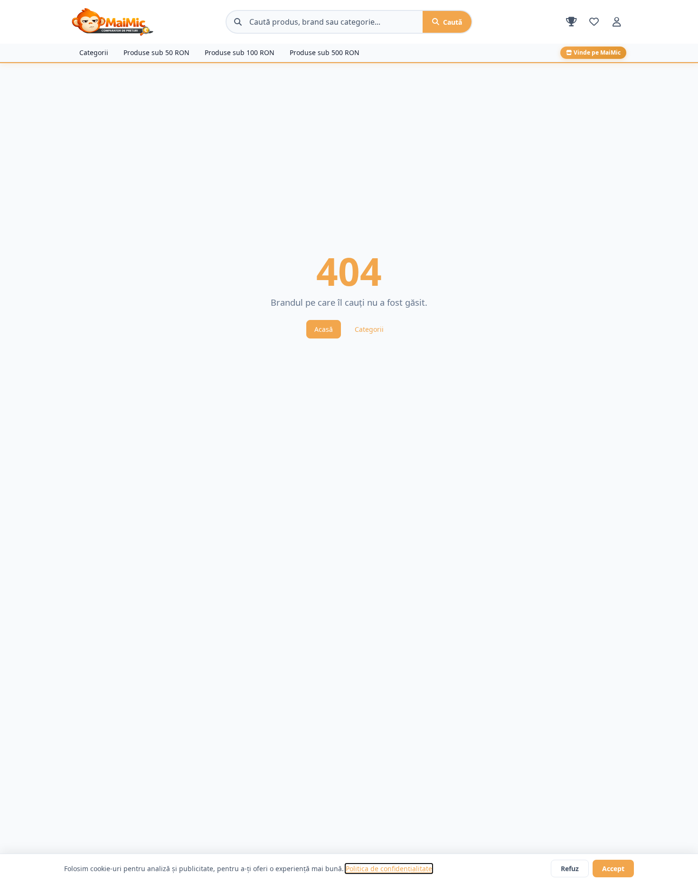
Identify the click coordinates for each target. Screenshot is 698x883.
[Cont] (616, 21)
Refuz (570, 868)
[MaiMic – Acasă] (145, 22)
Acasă (323, 329)
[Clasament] (571, 21)
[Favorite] (594, 21)
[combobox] (336, 22)
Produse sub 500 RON (324, 52)
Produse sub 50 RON (156, 52)
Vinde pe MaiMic (597, 52)
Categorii (93, 52)
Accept (613, 868)
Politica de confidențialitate (389, 868)
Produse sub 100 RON (239, 52)
